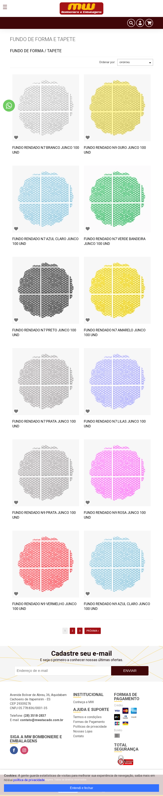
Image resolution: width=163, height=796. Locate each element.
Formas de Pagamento (89, 722)
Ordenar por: (107, 62)
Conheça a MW (83, 702)
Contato (78, 736)
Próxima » (92, 630)
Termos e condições (87, 717)
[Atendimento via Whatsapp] (9, 106)
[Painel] (140, 23)
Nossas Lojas (82, 731)
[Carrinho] (149, 23)
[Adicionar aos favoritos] (16, 137)
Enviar (130, 671)
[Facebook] (14, 750)
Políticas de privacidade (90, 726)
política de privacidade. (29, 780)
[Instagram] (24, 750)
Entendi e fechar (81, 788)
